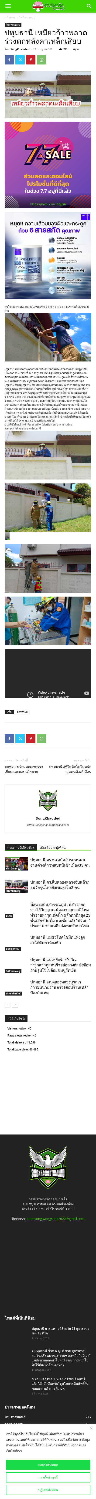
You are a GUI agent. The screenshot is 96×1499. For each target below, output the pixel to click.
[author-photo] (48, 812)
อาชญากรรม (12, 948)
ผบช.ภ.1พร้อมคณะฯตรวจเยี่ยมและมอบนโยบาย (24, 769)
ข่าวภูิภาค (11, 868)
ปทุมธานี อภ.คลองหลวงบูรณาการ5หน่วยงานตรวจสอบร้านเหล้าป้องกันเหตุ (59, 987)
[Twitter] (20, 59)
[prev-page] (7, 1005)
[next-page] (15, 1005)
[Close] (91, 1428)
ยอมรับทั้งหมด (48, 1465)
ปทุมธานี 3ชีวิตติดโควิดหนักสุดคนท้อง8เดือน (70, 769)
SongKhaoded (19, 49)
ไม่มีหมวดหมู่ (27, 17)
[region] (48, 1461)
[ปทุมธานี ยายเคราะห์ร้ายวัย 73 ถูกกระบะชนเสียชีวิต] (16, 1334)
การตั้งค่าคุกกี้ (48, 1477)
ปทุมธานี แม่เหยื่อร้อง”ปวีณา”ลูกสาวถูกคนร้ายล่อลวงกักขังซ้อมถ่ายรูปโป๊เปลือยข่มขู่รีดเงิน (60, 965)
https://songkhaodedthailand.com (48, 825)
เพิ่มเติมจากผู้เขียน (53, 848)
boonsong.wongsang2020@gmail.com (55, 1218)
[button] (7, 6)
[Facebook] (9, 59)
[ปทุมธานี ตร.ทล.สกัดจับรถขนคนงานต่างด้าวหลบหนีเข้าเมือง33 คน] (16, 863)
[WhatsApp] (41, 59)
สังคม (9, 916)
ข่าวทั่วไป (22, 712)
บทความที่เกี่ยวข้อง (20, 848)
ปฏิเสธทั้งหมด (48, 1490)
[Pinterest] (30, 59)
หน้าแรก (10, 17)
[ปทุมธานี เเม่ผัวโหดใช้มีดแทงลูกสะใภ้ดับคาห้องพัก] (16, 943)
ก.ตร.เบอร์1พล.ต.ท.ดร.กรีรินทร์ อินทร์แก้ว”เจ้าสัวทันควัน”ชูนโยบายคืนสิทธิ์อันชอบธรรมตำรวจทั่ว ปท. (60, 1383)
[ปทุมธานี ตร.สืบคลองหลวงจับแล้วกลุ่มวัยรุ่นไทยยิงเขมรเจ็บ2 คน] (16, 886)
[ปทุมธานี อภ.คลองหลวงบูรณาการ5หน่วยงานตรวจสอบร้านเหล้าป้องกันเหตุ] (16, 987)
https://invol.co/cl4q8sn (48, 204)
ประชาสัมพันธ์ (13, 993)
